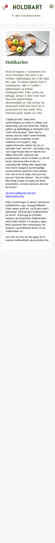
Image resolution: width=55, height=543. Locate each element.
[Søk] (13, 16)
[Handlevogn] (3, 8)
